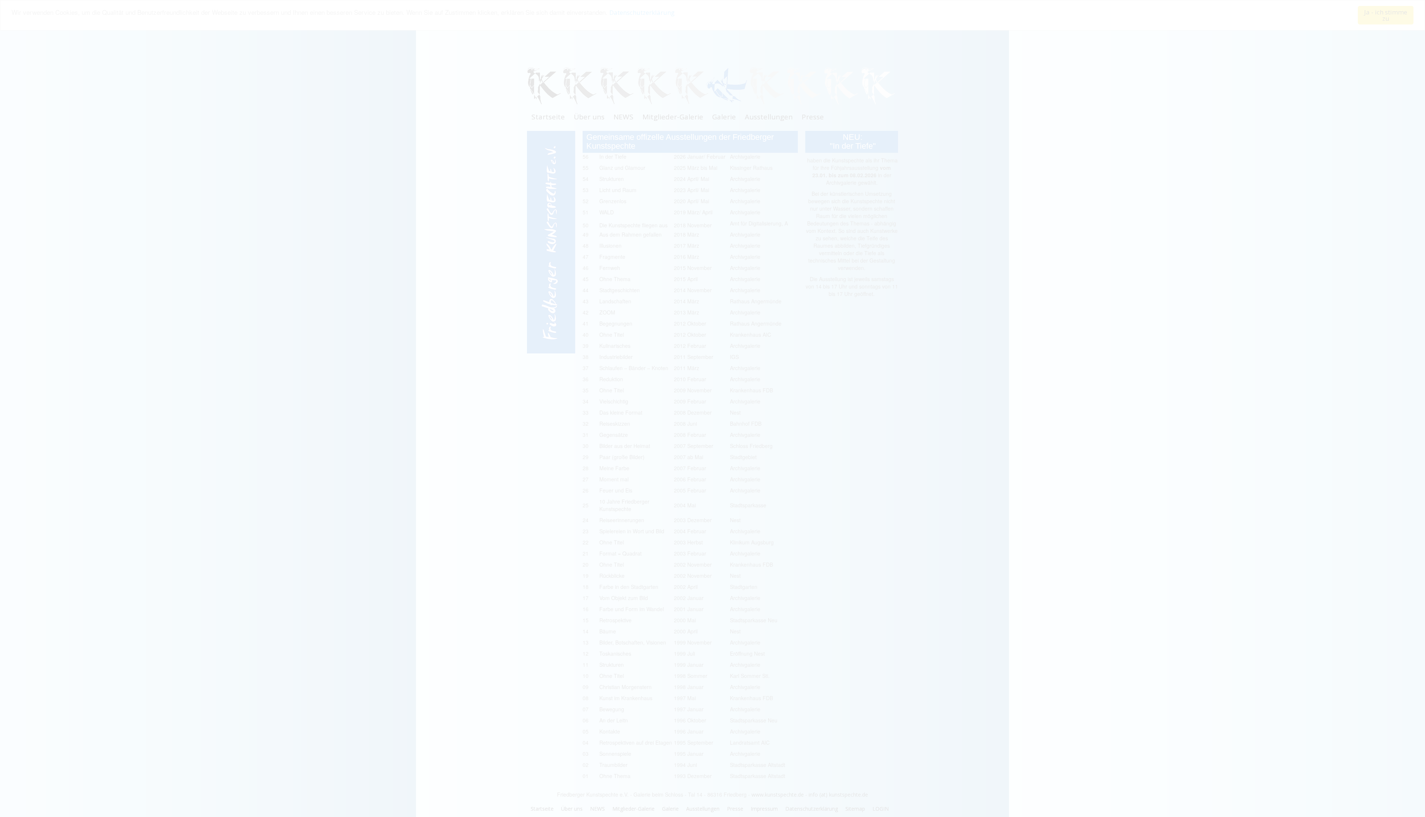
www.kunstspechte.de (777, 794)
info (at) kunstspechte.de (838, 794)
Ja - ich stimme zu (1385, 15)
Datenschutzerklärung (642, 13)
